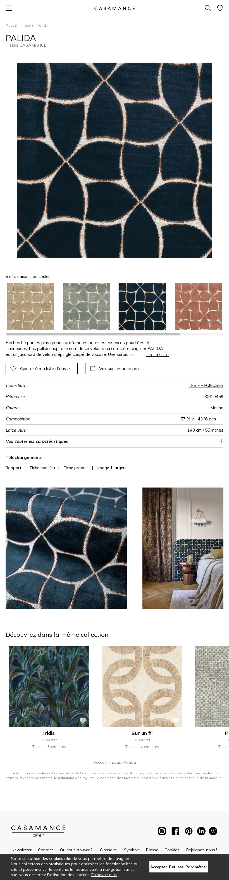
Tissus (27, 25)
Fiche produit (76, 467)
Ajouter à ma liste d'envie (45, 368)
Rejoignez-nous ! (201, 849)
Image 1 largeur (112, 467)
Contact (45, 849)
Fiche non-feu (42, 467)
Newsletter (22, 849)
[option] (30, 306)
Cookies (171, 849)
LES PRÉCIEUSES (206, 385)
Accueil (12, 25)
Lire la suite (157, 354)
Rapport (13, 467)
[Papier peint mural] (213, 832)
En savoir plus (104, 874)
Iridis (49, 733)
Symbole (132, 849)
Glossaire (108, 849)
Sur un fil (142, 733)
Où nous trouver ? (76, 849)
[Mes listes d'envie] (220, 8)
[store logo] (114, 8)
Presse (152, 849)
